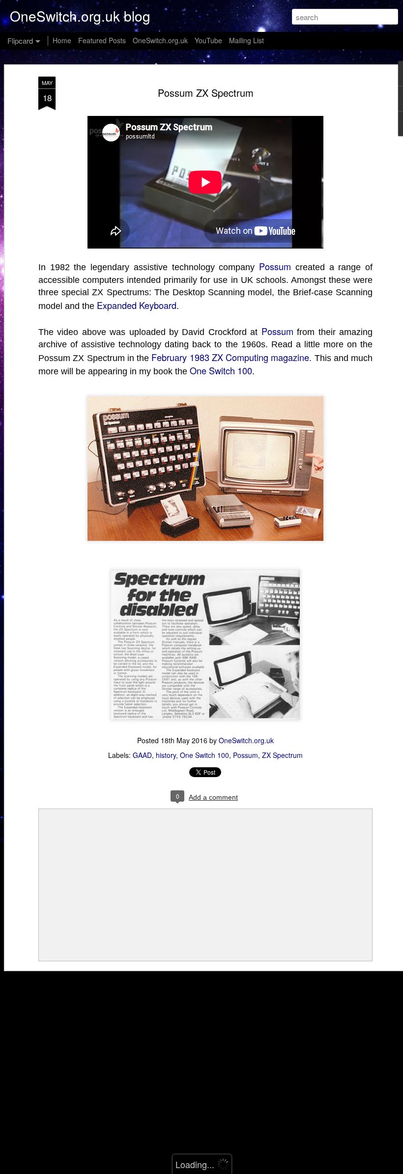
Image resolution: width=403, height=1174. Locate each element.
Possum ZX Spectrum (206, 92)
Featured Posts (102, 40)
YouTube (208, 40)
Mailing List (246, 40)
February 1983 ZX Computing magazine (230, 357)
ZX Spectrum (282, 755)
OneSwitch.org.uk (246, 740)
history (166, 755)
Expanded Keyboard (136, 305)
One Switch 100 (221, 370)
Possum (275, 266)
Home (62, 40)
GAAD (142, 755)
